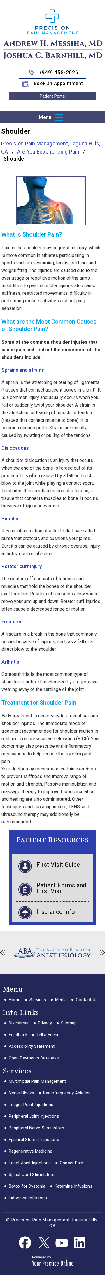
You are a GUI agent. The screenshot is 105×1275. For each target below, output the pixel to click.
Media (61, 999)
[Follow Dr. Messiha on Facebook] (25, 1243)
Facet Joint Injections (30, 1162)
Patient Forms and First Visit (61, 888)
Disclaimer (19, 1023)
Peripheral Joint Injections (34, 1116)
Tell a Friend (48, 1034)
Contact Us (87, 999)
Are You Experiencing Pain (49, 152)
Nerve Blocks (21, 1093)
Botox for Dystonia (27, 1186)
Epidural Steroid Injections (34, 1139)
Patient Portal (53, 96)
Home (14, 999)
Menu (45, 117)
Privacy (45, 1023)
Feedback (18, 1034)
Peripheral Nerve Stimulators (36, 1128)
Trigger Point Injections (31, 1104)
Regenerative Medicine (30, 1151)
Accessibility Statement (32, 1046)
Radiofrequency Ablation (67, 1093)
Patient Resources (52, 840)
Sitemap (69, 1023)
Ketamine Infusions (73, 1186)
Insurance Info (55, 911)
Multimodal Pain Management (37, 1081)
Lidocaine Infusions (28, 1197)
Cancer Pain (71, 1162)
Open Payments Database (34, 1058)
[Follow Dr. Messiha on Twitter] (43, 1243)
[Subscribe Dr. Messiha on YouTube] (61, 1243)
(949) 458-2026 (59, 72)
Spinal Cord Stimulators (32, 1174)
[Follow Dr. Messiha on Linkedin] (79, 1243)
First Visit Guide (58, 864)
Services (37, 999)
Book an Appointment (58, 83)
